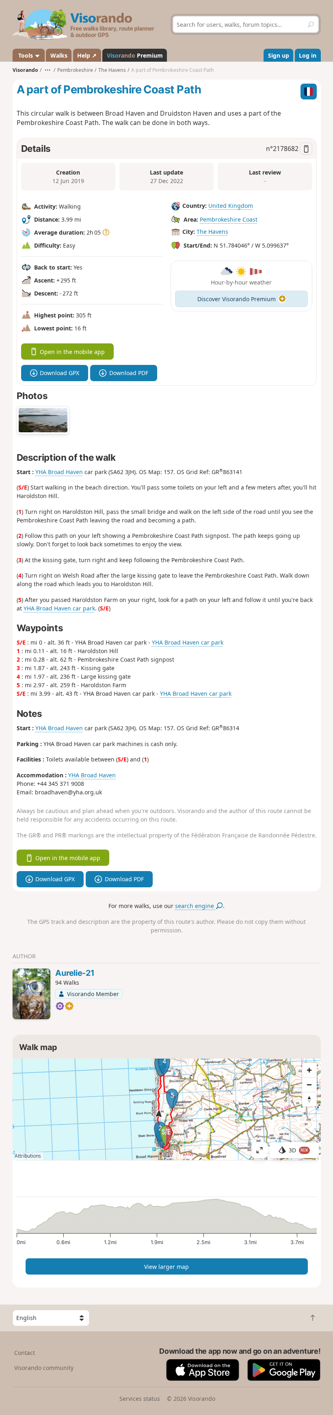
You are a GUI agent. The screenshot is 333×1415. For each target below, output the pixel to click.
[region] (167, 1109)
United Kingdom (230, 205)
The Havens (212, 231)
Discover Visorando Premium (236, 299)
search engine (195, 906)
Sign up (278, 55)
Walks (58, 55)
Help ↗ (87, 55)
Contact (24, 1353)
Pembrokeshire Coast (228, 219)
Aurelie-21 (74, 973)
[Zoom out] (309, 1084)
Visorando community (44, 1368)
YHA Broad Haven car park (59, 608)
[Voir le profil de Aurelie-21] (31, 993)
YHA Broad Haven (59, 472)
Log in (307, 55)
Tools (26, 55)
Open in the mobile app (72, 352)
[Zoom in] (309, 1070)
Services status (139, 1398)
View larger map (166, 1266)
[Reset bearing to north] (309, 1099)
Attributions (28, 1155)
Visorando (25, 70)
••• (48, 70)
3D (298, 1150)
